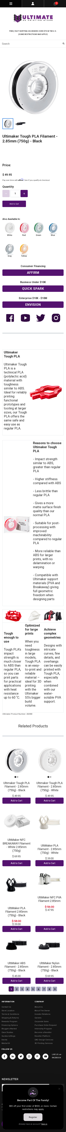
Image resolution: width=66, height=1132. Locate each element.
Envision (33, 305)
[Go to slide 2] (17, 777)
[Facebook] (4, 1056)
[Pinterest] (37, 1056)
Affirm (33, 273)
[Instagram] (29, 1056)
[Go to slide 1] (15, 777)
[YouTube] (45, 1056)
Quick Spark (33, 289)
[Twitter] (21, 1056)
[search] (33, 43)
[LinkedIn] (13, 1056)
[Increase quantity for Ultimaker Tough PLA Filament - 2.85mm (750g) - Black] (24, 193)
